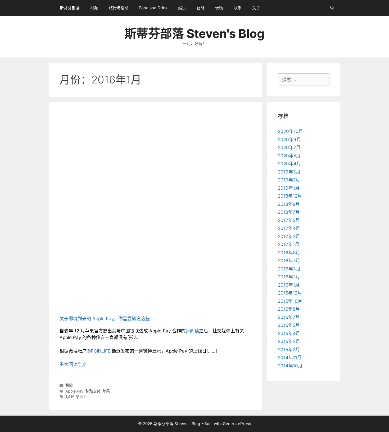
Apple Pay (74, 391)
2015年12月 (290, 293)
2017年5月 (289, 220)
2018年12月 (290, 196)
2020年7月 (289, 147)
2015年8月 (289, 309)
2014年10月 (290, 365)
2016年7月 (289, 260)
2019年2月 (289, 179)
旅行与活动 (119, 7)
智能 (201, 7)
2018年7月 (289, 212)
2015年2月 (289, 349)
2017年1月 (288, 244)
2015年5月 (289, 325)
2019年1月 (289, 188)
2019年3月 (289, 172)
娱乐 (182, 7)
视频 (94, 7)
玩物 (219, 7)
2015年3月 (289, 341)
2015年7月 (289, 317)
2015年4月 (289, 333)
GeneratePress (237, 423)
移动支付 (92, 391)
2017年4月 (289, 228)
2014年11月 (290, 357)
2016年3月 (289, 268)
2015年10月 (290, 301)
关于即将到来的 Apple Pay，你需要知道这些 (105, 318)
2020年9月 (289, 139)
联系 (238, 7)
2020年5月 (289, 155)
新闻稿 (192, 330)
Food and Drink (153, 7)
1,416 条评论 (76, 396)
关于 (256, 7)
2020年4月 (289, 163)
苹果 (106, 391)
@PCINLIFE (98, 351)
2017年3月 (289, 236)
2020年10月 (290, 131)
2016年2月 (289, 276)
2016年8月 (289, 252)
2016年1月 (289, 285)
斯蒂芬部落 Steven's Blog (194, 33)
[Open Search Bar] (332, 8)
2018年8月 (289, 204)
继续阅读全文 (73, 364)
